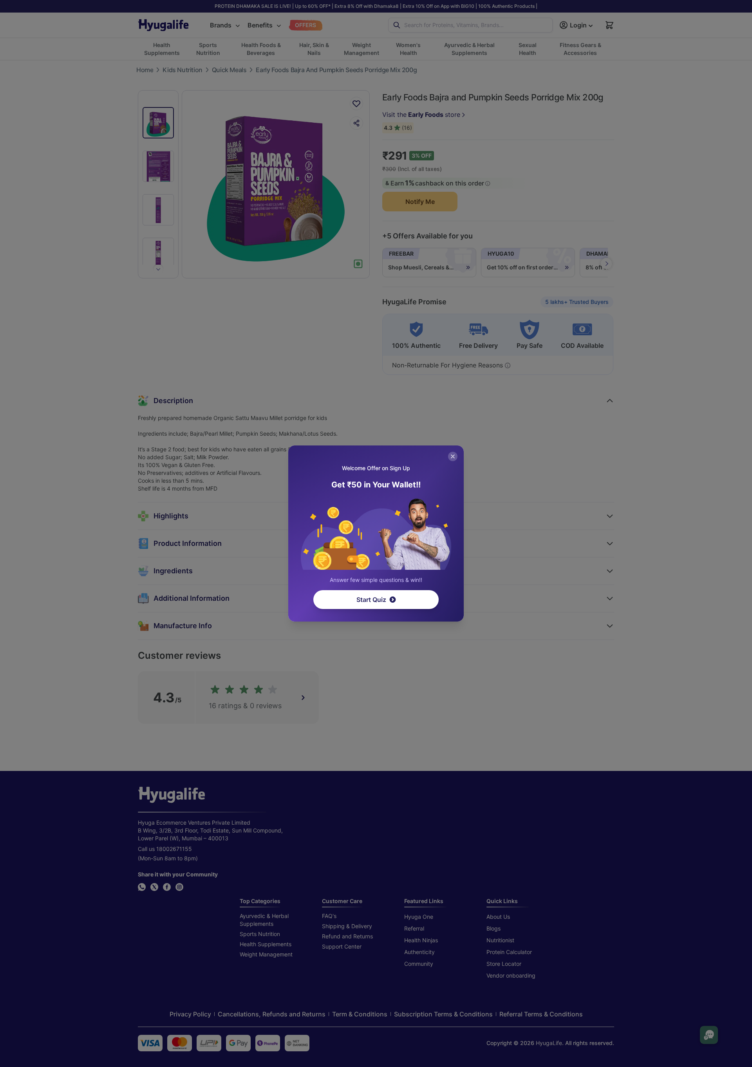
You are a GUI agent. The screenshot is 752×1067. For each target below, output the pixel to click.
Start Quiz (371, 599)
